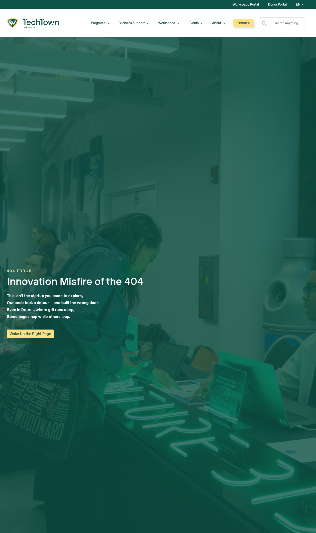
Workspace (166, 23)
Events (194, 23)
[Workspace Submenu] (179, 23)
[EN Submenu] (304, 4)
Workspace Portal (245, 4)
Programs (98, 23)
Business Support (132, 23)
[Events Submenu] (203, 23)
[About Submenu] (225, 23)
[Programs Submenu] (109, 23)
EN (298, 4)
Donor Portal (277, 4)
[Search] (264, 23)
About (216, 23)
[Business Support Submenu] (149, 23)
